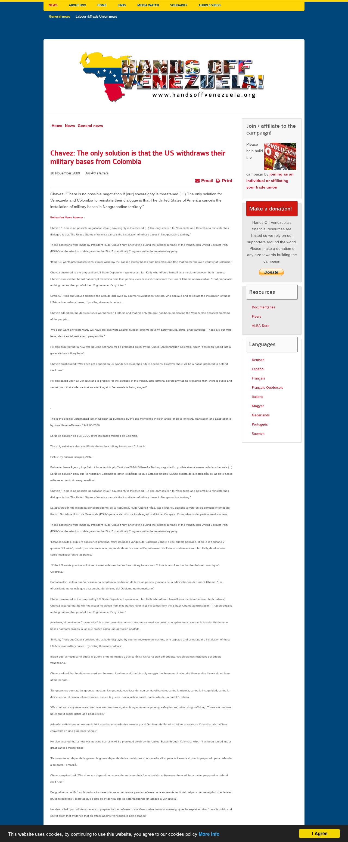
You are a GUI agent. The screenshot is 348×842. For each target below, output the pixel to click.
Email (206, 180)
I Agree (319, 833)
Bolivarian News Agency (66, 217)
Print (226, 180)
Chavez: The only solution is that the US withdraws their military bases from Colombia (137, 157)
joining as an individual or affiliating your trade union (270, 180)
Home (57, 125)
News (70, 125)
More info (209, 834)
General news (90, 125)
